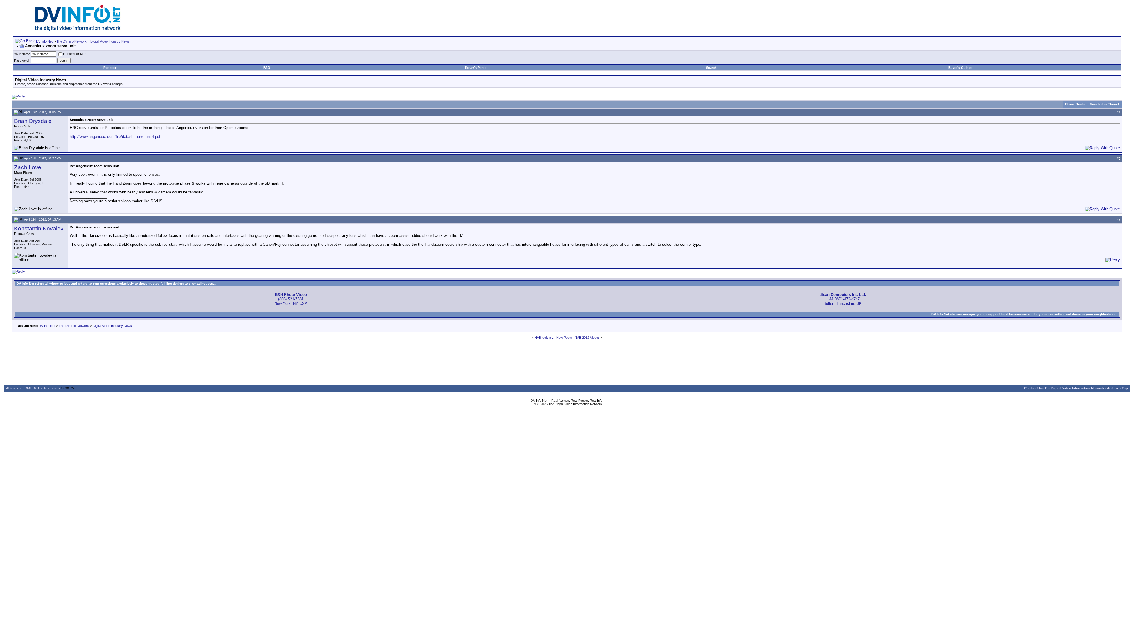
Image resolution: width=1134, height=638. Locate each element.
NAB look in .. (544, 337)
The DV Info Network (71, 41)
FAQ (266, 67)
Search (711, 67)
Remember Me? (74, 54)
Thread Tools (1075, 104)
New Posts (564, 337)
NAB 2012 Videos (587, 337)
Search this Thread (1104, 104)
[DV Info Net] (77, 29)
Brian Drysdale (33, 121)
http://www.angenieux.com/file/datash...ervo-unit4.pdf (115, 136)
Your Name (22, 54)
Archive (1113, 388)
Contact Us (1033, 388)
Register (109, 67)
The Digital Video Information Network (1074, 388)
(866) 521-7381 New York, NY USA (290, 299)
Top (1125, 388)
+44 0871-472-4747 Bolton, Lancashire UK (843, 299)
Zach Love (27, 167)
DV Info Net (44, 41)
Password (21, 60)
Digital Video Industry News (110, 41)
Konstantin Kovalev (38, 228)
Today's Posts (475, 67)
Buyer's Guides (960, 67)
